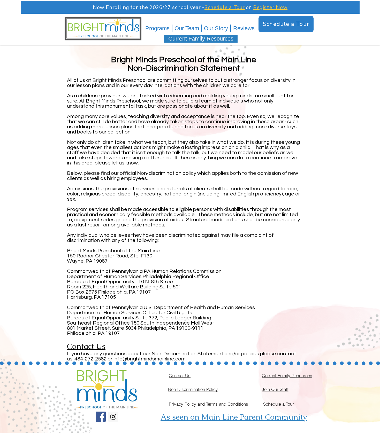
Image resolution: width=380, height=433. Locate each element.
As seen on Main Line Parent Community (234, 417)
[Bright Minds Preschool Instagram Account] (113, 417)
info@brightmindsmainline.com (149, 358)
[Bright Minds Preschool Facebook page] (101, 417)
